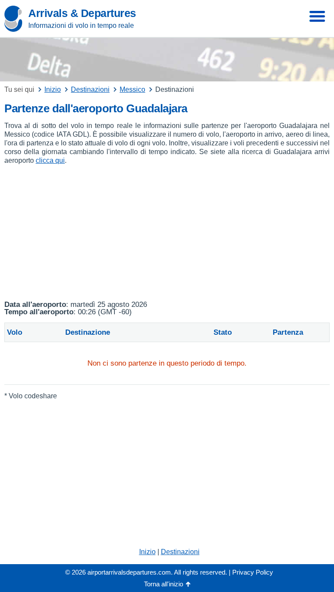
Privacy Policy (252, 572)
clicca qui (50, 160)
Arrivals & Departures (82, 13)
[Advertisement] (167, 233)
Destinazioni (180, 551)
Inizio (147, 551)
